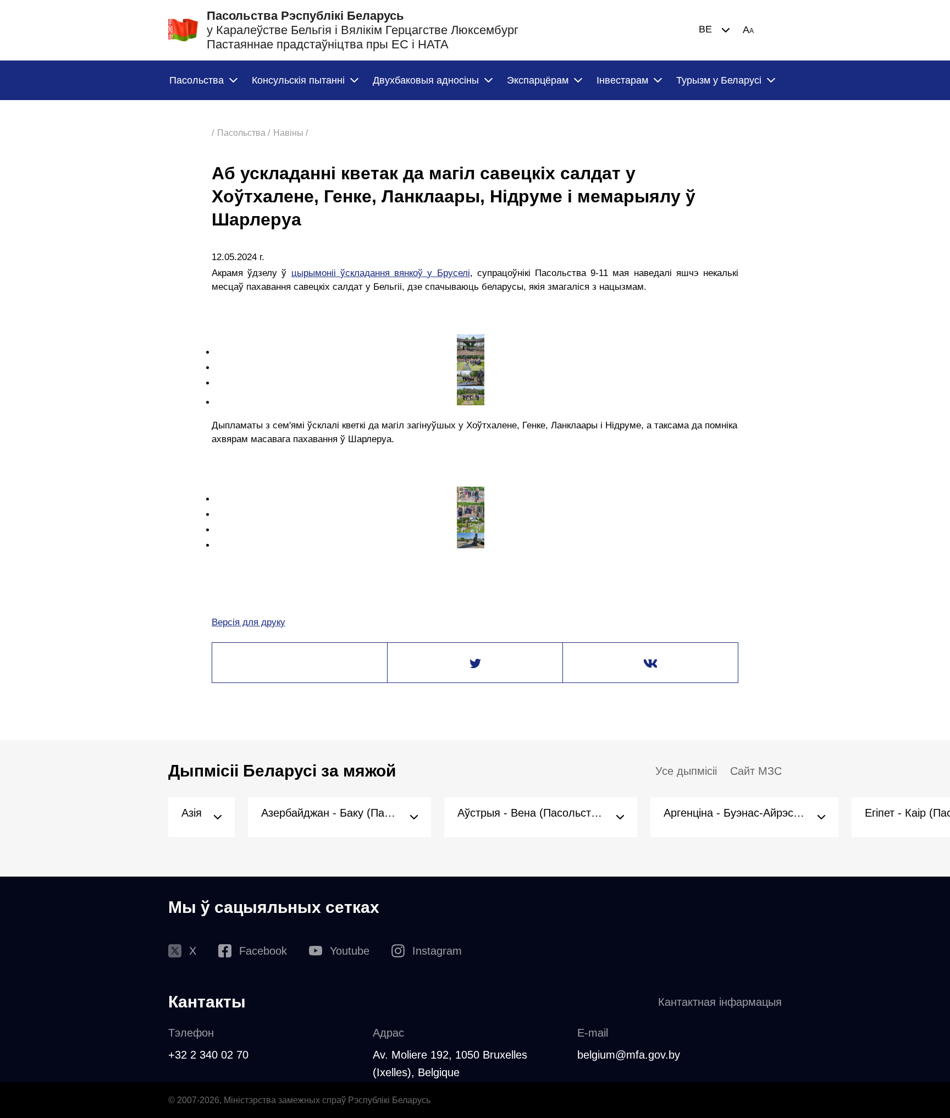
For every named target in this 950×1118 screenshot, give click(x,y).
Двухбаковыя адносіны (426, 80)
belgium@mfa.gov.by (628, 1055)
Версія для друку (248, 622)
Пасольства (196, 80)
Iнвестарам (622, 80)
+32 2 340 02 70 (208, 1055)
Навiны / (290, 132)
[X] (475, 663)
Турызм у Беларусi (718, 80)
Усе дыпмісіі (686, 771)
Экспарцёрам (537, 80)
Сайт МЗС (756, 771)
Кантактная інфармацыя (720, 1002)
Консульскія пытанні (298, 80)
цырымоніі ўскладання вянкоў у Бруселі (380, 273)
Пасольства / (243, 132)
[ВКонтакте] (650, 663)
